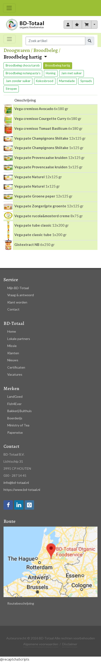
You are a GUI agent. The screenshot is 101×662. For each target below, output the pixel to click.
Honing (50, 73)
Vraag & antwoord (20, 295)
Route (10, 521)
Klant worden (17, 302)
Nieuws (12, 360)
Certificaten (16, 367)
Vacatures (14, 374)
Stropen (11, 89)
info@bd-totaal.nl (16, 483)
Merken (11, 388)
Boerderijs (14, 418)
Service (11, 279)
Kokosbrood (44, 81)
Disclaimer (69, 644)
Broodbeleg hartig (23, 57)
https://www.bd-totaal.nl (22, 490)
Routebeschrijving (20, 603)
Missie (12, 346)
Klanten (13, 353)
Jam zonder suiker (18, 81)
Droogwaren (17, 50)
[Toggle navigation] (9, 8)
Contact (13, 309)
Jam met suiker (71, 73)
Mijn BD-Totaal (18, 288)
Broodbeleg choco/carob (23, 65)
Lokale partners (18, 339)
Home (11, 331)
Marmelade (67, 81)
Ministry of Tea (18, 425)
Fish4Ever (14, 404)
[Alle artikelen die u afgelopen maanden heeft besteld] (68, 24)
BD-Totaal (14, 323)
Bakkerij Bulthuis (19, 411)
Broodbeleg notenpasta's (23, 73)
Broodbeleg (45, 50)
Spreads (86, 81)
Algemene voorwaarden (40, 644)
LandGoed (15, 396)
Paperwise (15, 432)
